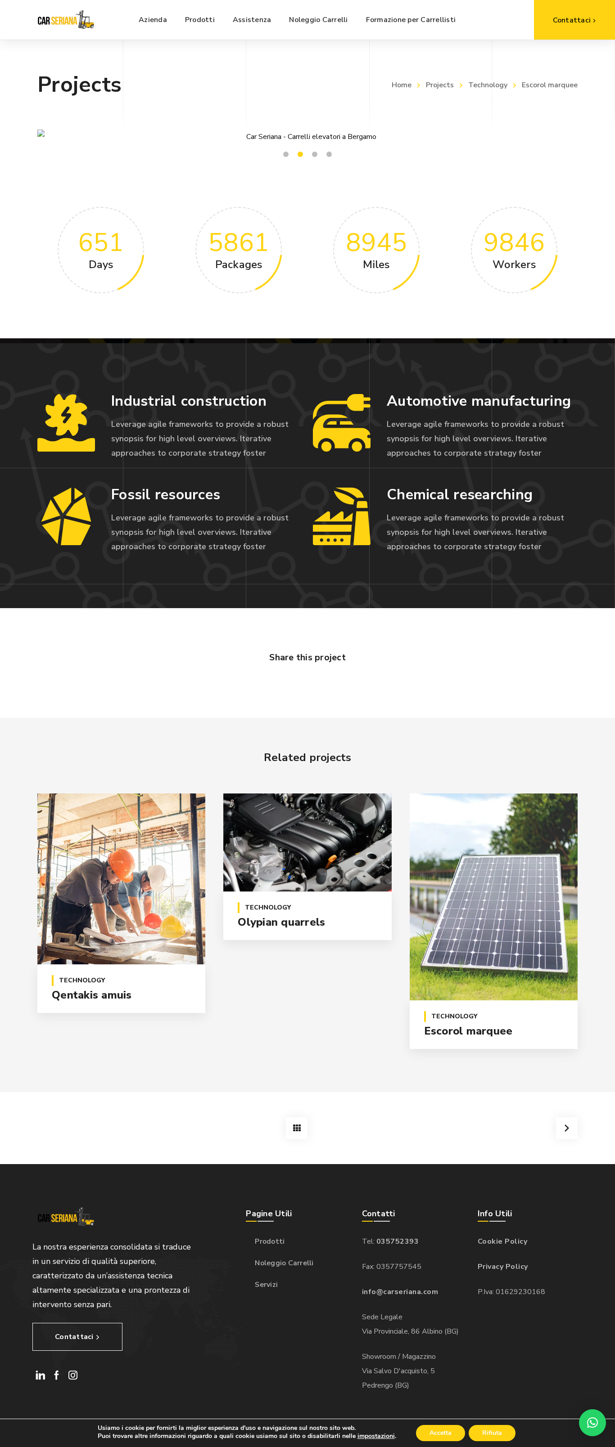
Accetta (441, 1433)
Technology (487, 85)
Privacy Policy (503, 1267)
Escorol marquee (468, 1031)
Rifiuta (492, 1433)
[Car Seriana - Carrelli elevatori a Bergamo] (64, 20)
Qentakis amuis (92, 995)
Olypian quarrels (281, 922)
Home (402, 85)
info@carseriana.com (400, 1292)
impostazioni (376, 1436)
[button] (592, 1422)
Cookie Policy (503, 1241)
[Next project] (567, 1128)
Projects (440, 85)
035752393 (397, 1241)
